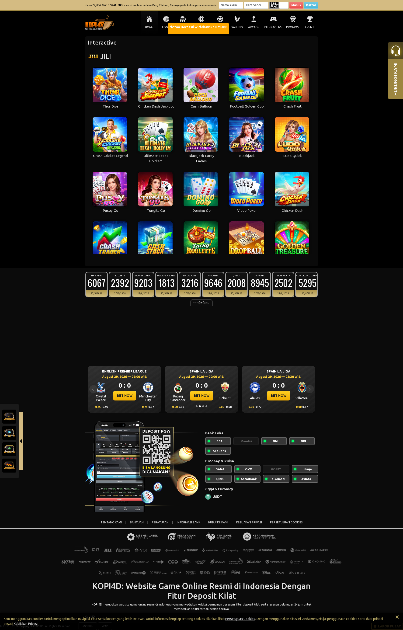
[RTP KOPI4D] (9, 416)
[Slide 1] (197, 406)
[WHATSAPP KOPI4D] (9, 448)
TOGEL (166, 27)
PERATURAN (160, 522)
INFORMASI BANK (188, 522)
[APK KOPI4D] (9, 465)
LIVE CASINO (201, 27)
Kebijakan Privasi (26, 624)
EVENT (309, 27)
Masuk (296, 5)
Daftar (311, 5)
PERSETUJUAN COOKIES (286, 522)
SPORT (220, 27)
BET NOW (124, 395)
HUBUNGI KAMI (218, 522)
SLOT (183, 27)
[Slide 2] (200, 406)
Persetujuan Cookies (240, 619)
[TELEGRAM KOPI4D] (9, 432)
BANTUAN (137, 522)
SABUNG (237, 27)
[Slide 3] (203, 406)
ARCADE (253, 27)
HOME (149, 27)
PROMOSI (292, 27)
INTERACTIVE (273, 27)
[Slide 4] (206, 406)
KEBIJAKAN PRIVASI (249, 522)
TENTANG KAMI (111, 522)
